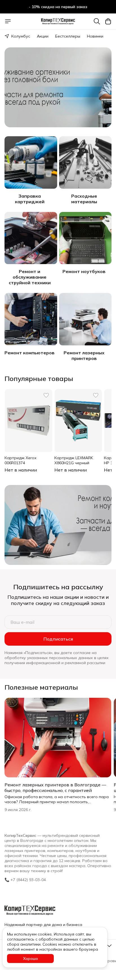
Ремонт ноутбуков (84, 271)
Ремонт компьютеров (30, 352)
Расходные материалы (84, 198)
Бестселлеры (67, 36)
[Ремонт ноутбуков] (85, 238)
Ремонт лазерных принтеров (84, 355)
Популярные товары (39, 378)
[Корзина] (108, 21)
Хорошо (30, 958)
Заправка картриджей (29, 198)
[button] (28, 420)
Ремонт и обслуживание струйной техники (30, 277)
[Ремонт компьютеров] (31, 319)
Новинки (95, 36)
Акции (42, 36)
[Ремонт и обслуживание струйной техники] (31, 238)
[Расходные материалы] (85, 162)
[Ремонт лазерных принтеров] (85, 319)
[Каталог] (8, 21)
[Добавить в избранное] (46, 395)
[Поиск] (96, 21)
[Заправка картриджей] (31, 162)
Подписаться (58, 639)
